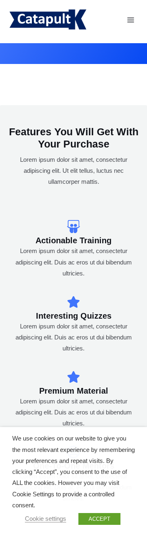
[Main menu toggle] (130, 20)
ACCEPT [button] (99, 519)
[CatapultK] (47, 20)
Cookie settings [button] (45, 518)
